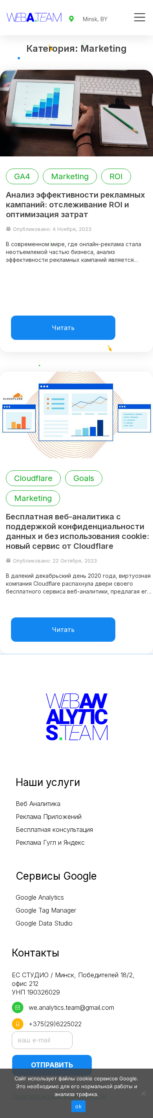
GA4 (22, 176)
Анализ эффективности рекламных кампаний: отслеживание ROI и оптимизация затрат (75, 204)
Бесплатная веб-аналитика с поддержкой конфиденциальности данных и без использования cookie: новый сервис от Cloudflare (77, 531)
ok (78, 1106)
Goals (83, 478)
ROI (116, 176)
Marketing (70, 176)
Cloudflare (33, 478)
